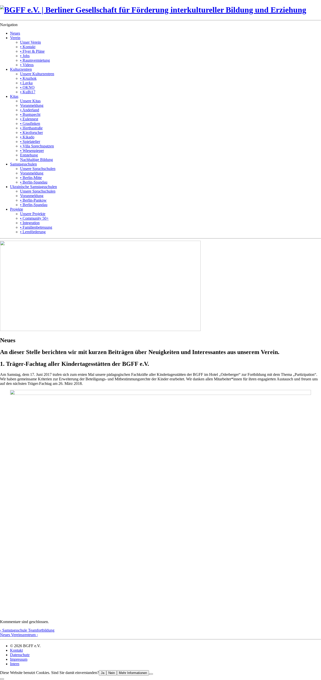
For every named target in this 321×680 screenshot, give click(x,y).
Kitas (14, 96)
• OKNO (27, 87)
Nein (111, 673)
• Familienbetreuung (36, 227)
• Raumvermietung (35, 60)
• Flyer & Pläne (32, 51)
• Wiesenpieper (32, 150)
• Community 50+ (34, 218)
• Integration (30, 223)
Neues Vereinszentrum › (19, 635)
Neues (15, 33)
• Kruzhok (28, 78)
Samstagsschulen (23, 164)
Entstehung (29, 155)
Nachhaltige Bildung (36, 159)
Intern (14, 664)
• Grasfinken (30, 123)
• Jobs (25, 56)
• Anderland (29, 110)
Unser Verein (30, 42)
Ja (102, 673)
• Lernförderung (33, 232)
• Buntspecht (30, 114)
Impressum (18, 659)
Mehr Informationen (133, 673)
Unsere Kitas (30, 101)
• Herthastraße (31, 128)
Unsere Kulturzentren (37, 74)
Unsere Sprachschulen (37, 168)
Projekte (16, 209)
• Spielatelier (30, 141)
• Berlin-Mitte (31, 178)
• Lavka (26, 83)
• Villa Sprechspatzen (37, 146)
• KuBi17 (27, 92)
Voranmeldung (31, 105)
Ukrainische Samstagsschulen (33, 187)
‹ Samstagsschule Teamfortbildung (27, 630)
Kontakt (16, 650)
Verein (15, 38)
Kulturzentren (21, 69)
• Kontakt (27, 47)
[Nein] (151, 674)
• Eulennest (29, 119)
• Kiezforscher (31, 132)
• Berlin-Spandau (33, 182)
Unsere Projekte (32, 214)
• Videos (27, 65)
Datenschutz (20, 655)
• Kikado (27, 137)
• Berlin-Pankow (33, 200)
